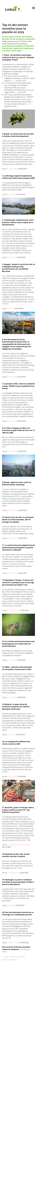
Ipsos (13, 81)
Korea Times (13, 538)
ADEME (28, 104)
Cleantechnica (13, 873)
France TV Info (13, 610)
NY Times (11, 734)
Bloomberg (12, 451)
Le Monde (12, 257)
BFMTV (11, 308)
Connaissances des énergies (18, 845)
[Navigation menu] (33, 8)
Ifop (16, 92)
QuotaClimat (12, 510)
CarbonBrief (12, 169)
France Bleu (12, 573)
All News (11, 905)
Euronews (12, 194)
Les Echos (12, 660)
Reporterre (12, 776)
